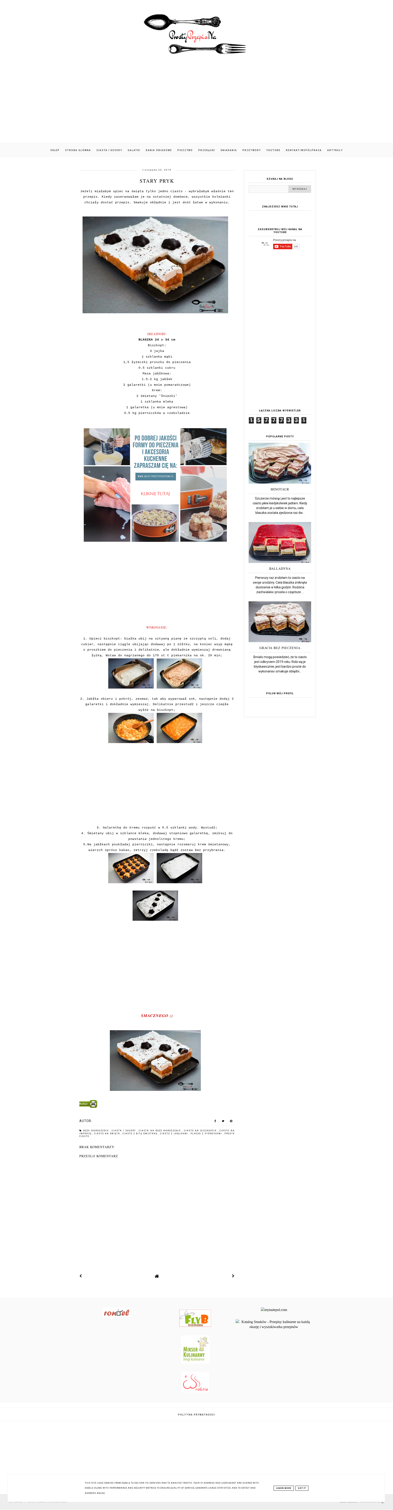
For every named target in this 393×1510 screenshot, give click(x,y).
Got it (302, 1488)
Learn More (283, 1488)
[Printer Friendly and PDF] (156, 1105)
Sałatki (134, 150)
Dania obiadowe (159, 150)
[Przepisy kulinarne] (195, 1362)
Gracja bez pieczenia (279, 648)
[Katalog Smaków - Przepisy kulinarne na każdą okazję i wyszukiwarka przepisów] (274, 1327)
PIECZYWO (185, 150)
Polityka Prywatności (196, 1414)
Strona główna (78, 150)
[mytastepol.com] (274, 1310)
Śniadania (229, 150)
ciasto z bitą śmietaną (141, 1133)
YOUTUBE (273, 150)
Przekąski (206, 150)
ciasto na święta (107, 1133)
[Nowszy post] (80, 1276)
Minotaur (280, 489)
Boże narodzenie (96, 1130)
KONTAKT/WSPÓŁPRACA (304, 150)
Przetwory (251, 150)
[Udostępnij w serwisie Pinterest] (231, 1122)
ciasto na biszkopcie (201, 1130)
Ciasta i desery (109, 150)
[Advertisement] (196, 104)
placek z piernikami (207, 1133)
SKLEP (55, 150)
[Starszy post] (233, 1276)
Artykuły (335, 150)
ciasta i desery (124, 1130)
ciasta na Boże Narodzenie (160, 1130)
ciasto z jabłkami (174, 1133)
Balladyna (280, 568)
